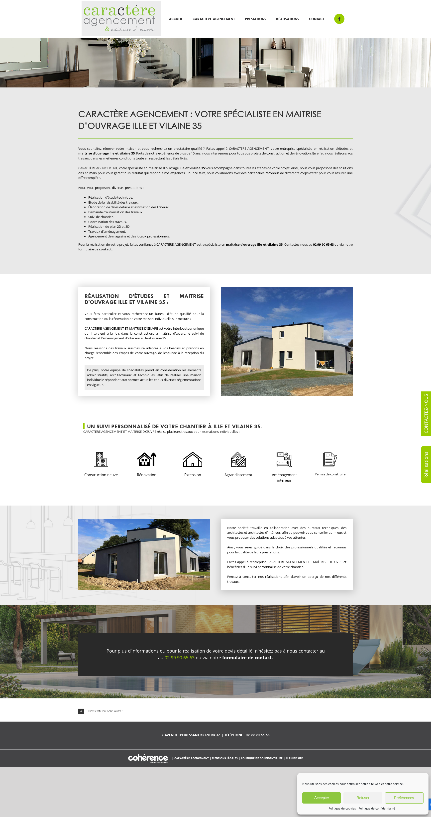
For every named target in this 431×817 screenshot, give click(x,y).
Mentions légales (225, 758)
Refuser (362, 798)
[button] (215, 711)
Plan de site (294, 758)
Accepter (321, 798)
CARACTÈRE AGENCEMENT (192, 758)
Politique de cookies (342, 808)
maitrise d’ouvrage (163, 168)
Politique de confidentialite (262, 758)
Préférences (404, 798)
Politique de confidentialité (376, 808)
